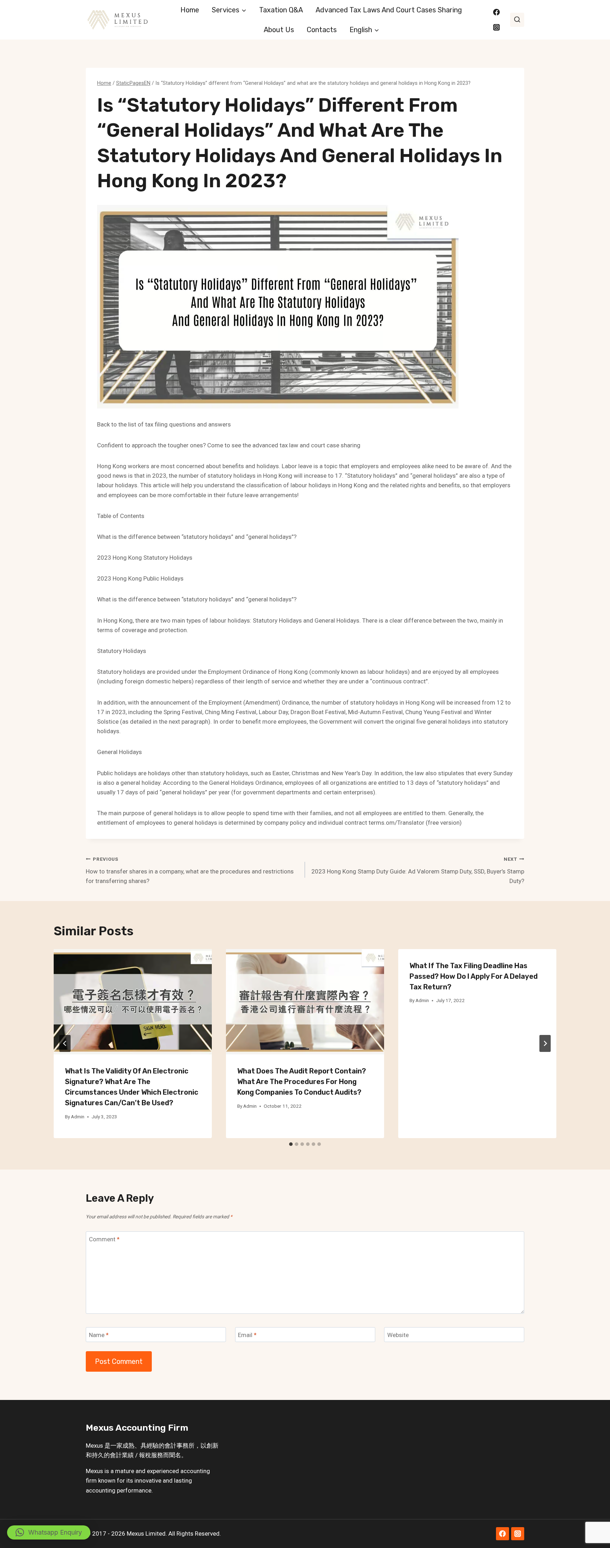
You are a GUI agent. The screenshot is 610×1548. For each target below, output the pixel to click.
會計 (171, 1445)
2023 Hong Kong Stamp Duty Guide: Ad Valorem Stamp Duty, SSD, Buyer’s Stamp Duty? (417, 870)
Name (99, 1334)
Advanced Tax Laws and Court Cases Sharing (389, 10)
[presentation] (133, 1002)
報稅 (145, 1455)
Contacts (322, 29)
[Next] (545, 1043)
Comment (104, 1239)
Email (247, 1334)
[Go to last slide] (65, 1043)
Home (189, 10)
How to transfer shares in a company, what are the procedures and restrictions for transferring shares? (190, 870)
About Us (279, 29)
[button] (48, 1532)
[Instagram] (496, 27)
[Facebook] (496, 12)
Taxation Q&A (281, 10)
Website (398, 1334)
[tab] (291, 1144)
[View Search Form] (517, 20)
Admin (77, 1116)
